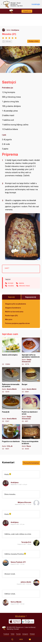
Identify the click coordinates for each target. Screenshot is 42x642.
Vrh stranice (20, 616)
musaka (11, 286)
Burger (31, 380)
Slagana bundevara (13, 308)
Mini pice (8, 319)
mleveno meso (24, 286)
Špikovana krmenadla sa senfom (11, 380)
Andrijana (15, 30)
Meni (21, 639)
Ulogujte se (27, 11)
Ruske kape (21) (11, 315)
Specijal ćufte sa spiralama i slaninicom (31, 351)
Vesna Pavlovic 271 (18, 562)
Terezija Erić (26, 542)
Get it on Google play (28, 621)
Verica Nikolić (16, 602)
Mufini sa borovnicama (14, 312)
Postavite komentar (31, 463)
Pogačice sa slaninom (11, 437)
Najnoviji (11, 297)
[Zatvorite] (1, 4)
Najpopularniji (30, 297)
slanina (21, 283)
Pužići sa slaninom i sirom (31, 408)
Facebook (6, 634)
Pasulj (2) (11, 408)
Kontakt (16, 629)
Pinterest (32, 634)
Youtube (18, 634)
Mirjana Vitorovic (24, 502)
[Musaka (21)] (22, 236)
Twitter (12, 634)
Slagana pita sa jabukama (15, 304)
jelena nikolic (26, 582)
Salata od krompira (11, 351)
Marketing (10, 629)
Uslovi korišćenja (30, 627)
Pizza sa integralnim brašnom (31, 437)
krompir (10, 283)
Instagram (25, 634)
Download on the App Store (15, 621)
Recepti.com (4, 628)
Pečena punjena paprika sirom (17, 323)
